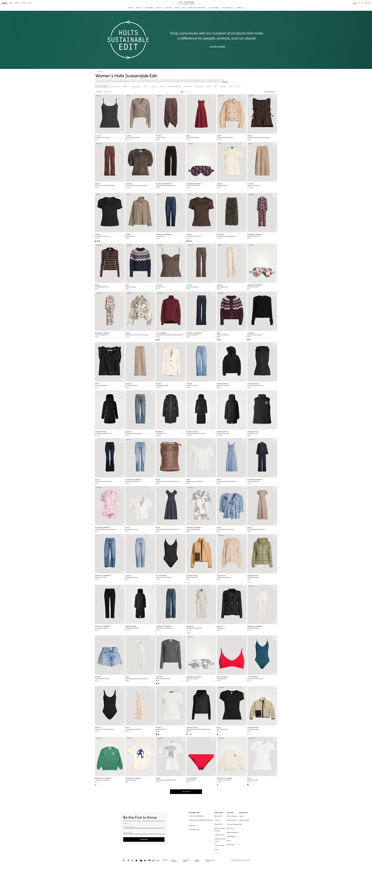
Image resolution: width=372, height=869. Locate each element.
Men (11, 3)
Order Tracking (244, 820)
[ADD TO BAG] (119, 132)
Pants (208, 86)
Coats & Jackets (135, 86)
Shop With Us (219, 824)
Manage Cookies (197, 860)
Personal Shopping (233, 824)
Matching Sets (199, 86)
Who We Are (218, 816)
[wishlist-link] (363, 3)
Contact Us (192, 825)
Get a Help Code (194, 829)
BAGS (184, 7)
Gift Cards (230, 828)
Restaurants (230, 844)
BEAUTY (158, 7)
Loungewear (187, 86)
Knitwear (162, 86)
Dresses (154, 86)
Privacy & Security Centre (220, 840)
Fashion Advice (231, 820)
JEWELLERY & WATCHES (196, 7)
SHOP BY (139, 7)
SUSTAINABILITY (227, 7)
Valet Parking (231, 836)
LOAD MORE (186, 791)
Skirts (215, 86)
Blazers (125, 86)
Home (24, 3)
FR (356, 3)
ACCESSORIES (214, 7)
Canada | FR (157, 861)
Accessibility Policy (186, 860)
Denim (146, 86)
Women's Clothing (102, 86)
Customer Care (219, 835)
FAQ (240, 824)
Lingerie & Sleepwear (174, 86)
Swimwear (223, 86)
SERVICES (239, 7)
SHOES (177, 7)
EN (354, 3)
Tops (231, 86)
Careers (217, 820)
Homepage (100, 71)
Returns (241, 816)
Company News (219, 845)
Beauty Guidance (232, 816)
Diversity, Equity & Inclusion (220, 830)
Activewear (116, 86)
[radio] (182, 92)
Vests (237, 86)
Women (4, 3)
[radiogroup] (186, 92)
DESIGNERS (149, 7)
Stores (216, 849)
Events (229, 840)
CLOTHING (168, 7)
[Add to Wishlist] (123, 132)
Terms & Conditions (174, 860)
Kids (30, 3)
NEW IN (130, 7)
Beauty (17, 3)
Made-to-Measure (232, 832)
